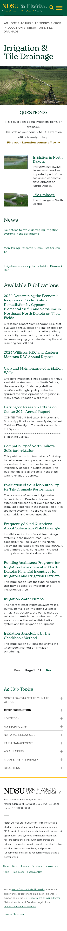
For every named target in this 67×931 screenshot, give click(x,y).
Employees (18, 872)
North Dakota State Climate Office (26, 700)
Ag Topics (42, 23)
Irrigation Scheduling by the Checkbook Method (27, 635)
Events (25, 866)
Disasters (12, 768)
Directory (37, 866)
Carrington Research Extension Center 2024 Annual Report (30, 409)
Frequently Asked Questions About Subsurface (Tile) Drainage (32, 526)
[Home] (24, 7)
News (15, 866)
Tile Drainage (44, 195)
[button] (51, 7)
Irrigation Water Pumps (24, 599)
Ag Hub (25, 23)
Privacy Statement (14, 914)
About (6, 866)
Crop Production (17, 710)
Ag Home (10, 23)
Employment (52, 866)
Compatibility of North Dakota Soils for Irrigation (29, 448)
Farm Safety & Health (21, 759)
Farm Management (18, 743)
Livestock (12, 718)
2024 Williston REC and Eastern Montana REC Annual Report (31, 354)
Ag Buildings (14, 751)
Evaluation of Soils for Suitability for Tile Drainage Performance (31, 487)
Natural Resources (19, 734)
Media (6, 872)
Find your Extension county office (31, 142)
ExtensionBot (34, 872)
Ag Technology (16, 726)
